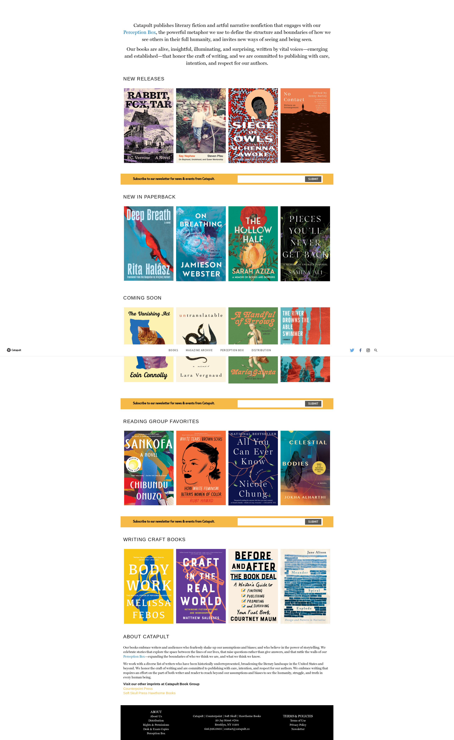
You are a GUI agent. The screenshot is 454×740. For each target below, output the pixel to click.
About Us (156, 716)
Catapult (198, 716)
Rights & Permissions (156, 725)
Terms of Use (298, 720)
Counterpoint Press (138, 688)
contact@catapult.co (237, 729)
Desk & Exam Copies (156, 729)
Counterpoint (214, 716)
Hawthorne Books (162, 693)
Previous (118, 355)
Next (336, 355)
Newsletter (297, 729)
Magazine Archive (199, 350)
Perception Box (232, 350)
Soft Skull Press (135, 693)
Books (173, 350)
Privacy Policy (298, 725)
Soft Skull (230, 716)
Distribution (261, 350)
